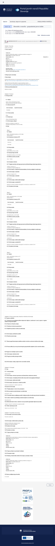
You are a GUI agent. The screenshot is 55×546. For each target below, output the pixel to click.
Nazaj (50, 485)
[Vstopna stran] (17, 9)
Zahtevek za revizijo (45, 35)
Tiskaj (38, 35)
